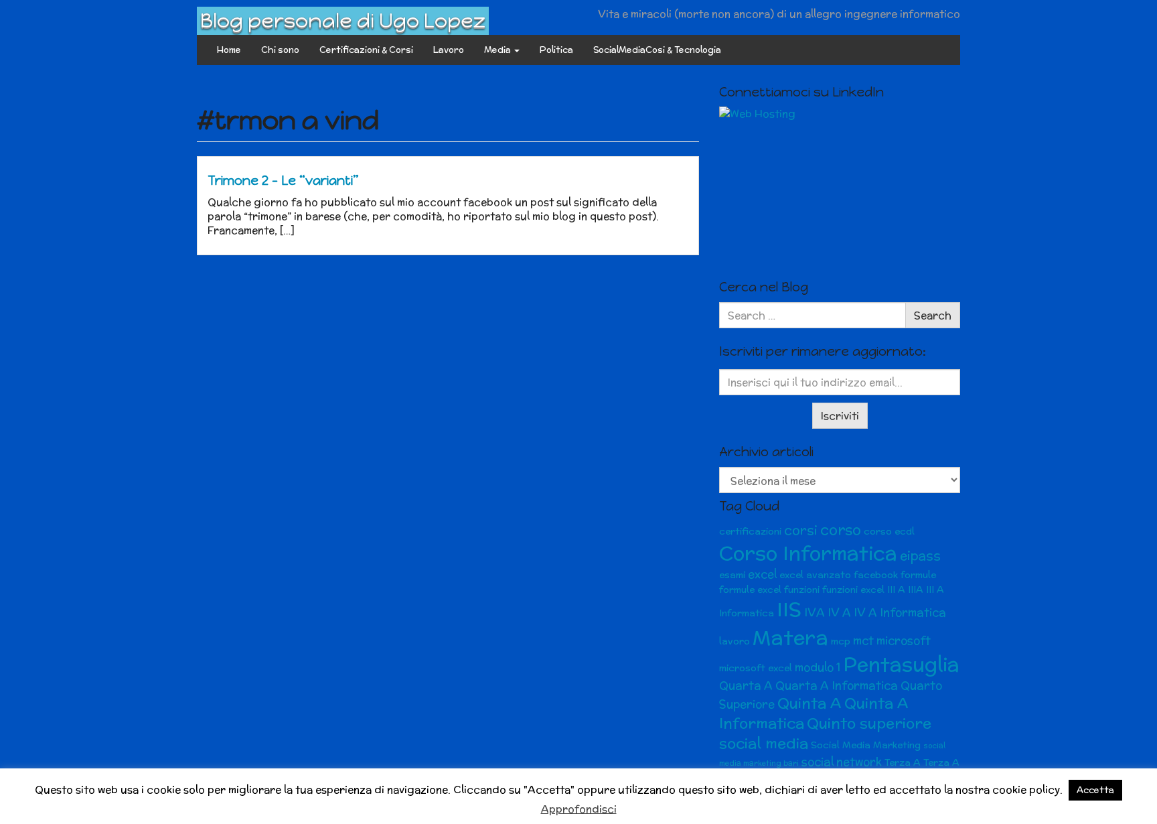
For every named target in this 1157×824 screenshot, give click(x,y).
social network (841, 762)
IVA (814, 612)
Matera (790, 637)
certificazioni (750, 531)
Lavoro (448, 50)
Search (932, 315)
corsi (801, 530)
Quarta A (746, 685)
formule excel (750, 589)
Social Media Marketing (866, 745)
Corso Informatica (808, 553)
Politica (556, 50)
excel (762, 574)
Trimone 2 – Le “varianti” (283, 180)
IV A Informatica (900, 612)
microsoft (903, 640)
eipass (920, 556)
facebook (876, 574)
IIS (789, 609)
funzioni (802, 589)
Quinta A (809, 703)
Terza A (902, 762)
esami (732, 574)
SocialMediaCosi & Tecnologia (657, 50)
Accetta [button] (1095, 790)
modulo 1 (817, 667)
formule (918, 574)
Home (229, 50)
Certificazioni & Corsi (366, 50)
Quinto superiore (869, 723)
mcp (840, 641)
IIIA (915, 589)
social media (763, 743)
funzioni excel (853, 589)
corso (840, 529)
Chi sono (280, 50)
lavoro (734, 641)
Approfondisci (579, 809)
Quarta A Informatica (836, 685)
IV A (839, 612)
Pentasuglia (901, 664)
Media (498, 50)
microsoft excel (755, 668)
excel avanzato (815, 574)
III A (896, 589)
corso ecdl (889, 531)
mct (863, 640)
